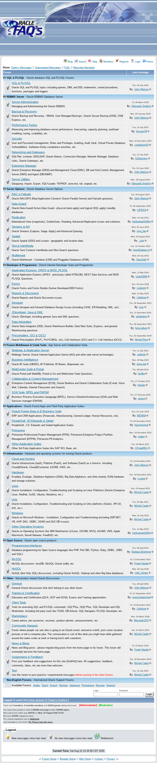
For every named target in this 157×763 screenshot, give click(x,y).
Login (137, 61)
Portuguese (88, 685)
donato (141, 385)
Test (14, 670)
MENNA (141, 415)
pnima (141, 398)
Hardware (18, 472)
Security (17, 138)
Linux (15, 486)
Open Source (14, 540)
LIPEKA (141, 210)
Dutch (45, 685)
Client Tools (19, 602)
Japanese (74, 685)
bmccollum (141, 328)
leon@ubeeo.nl (141, 250)
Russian (100, 685)
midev (141, 436)
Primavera (18, 430)
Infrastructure (15, 453)
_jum (141, 240)
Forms (16, 283)
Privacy (111, 758)
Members (108, 61)
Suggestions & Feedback (27, 657)
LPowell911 (141, 448)
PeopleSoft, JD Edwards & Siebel (32, 420)
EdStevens (141, 158)
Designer (17, 302)
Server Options (16, 189)
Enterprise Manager (24, 165)
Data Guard (19, 203)
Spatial (16, 236)
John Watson (141, 89)
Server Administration (25, 102)
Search (82, 61)
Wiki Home (85, 758)
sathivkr (141, 354)
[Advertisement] (101, 28)
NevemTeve (141, 339)
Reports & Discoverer (25, 293)
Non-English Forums (19, 680)
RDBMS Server (15, 96)
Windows (17, 513)
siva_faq (141, 231)
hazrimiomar (141, 425)
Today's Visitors (57, 700)
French (53, 685)
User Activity (36, 700)
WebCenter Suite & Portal (28, 369)
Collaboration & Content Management (35, 378)
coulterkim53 (141, 144)
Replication (18, 217)
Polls (67, 67)
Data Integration (21, 321)
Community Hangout (25, 625)
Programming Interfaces (27, 545)
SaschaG (141, 259)
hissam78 (141, 131)
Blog (70, 61)
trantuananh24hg (141, 221)
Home (149, 61)
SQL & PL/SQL (15, 77)
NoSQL (16, 568)
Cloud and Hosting (23, 458)
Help (94, 61)
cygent (141, 478)
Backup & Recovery (24, 111)
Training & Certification (26, 593)
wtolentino (141, 316)
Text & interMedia (22, 245)
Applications (14, 406)
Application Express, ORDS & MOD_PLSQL (40, 270)
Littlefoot (141, 297)
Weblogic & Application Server (30, 350)
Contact (99, 758)
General (17, 583)
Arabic (36, 685)
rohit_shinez (141, 572)
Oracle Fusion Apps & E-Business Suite (36, 411)
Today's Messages (21, 67)
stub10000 (141, 276)
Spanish (110, 685)
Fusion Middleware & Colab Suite (26, 345)
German (63, 685)
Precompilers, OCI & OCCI (29, 335)
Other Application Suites (27, 443)
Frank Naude (141, 563)
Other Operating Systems (28, 526)
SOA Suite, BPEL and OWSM (30, 392)
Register (124, 61)
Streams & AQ (21, 226)
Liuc (141, 307)
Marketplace (19, 616)
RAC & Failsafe (21, 194)
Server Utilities (21, 179)
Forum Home (49, 758)
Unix (14, 499)
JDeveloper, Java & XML (27, 312)
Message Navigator (84, 67)
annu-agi (141, 364)
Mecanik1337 (141, 620)
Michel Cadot (141, 492)
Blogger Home (68, 758)
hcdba (141, 373)
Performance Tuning (24, 125)
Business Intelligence (25, 359)
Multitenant (18, 255)
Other (10, 578)
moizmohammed (141, 597)
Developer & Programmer (22, 265)
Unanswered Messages (48, 67)
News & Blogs (20, 643)
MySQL (16, 559)
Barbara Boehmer (141, 551)
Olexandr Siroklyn (141, 106)
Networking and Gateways (28, 152)
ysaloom (141, 288)
